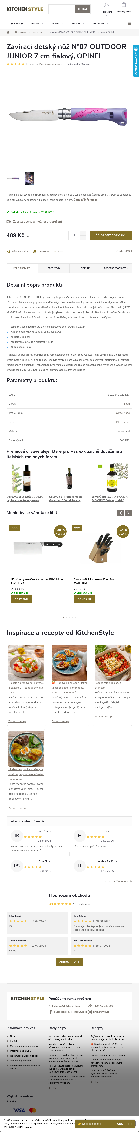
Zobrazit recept (17, 721)
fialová (126, 404)
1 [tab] (63, 617)
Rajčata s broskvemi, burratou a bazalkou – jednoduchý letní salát (26, 688)
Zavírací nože (122, 413)
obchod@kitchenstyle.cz (67, 1006)
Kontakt (14, 1041)
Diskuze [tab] (85, 268)
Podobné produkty (115, 268)
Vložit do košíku (114, 235)
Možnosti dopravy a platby (24, 1046)
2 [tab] (66, 617)
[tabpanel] (38, 566)
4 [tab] (72, 617)
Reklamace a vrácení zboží (24, 1055)
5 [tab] (75, 617)
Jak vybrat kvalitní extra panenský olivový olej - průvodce (66, 1038)
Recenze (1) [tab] (54, 268)
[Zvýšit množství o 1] (83, 233)
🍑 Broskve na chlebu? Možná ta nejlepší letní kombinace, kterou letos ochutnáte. (69, 688)
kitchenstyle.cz (101, 1012)
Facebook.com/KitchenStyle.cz (70, 1012)
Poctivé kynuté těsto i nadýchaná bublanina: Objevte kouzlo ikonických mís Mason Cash (65, 1069)
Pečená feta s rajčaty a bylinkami (108, 1055)
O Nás (13, 1036)
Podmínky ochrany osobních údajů (25, 1067)
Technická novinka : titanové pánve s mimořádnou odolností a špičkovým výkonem (66, 1079)
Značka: (124, 251)
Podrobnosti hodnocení (50, 64)
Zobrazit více (69, 962)
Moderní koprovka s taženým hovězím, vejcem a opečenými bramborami (26, 774)
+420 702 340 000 (103, 1006)
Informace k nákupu (20, 1050)
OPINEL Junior (121, 422)
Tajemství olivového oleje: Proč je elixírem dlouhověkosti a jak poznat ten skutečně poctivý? (65, 1058)
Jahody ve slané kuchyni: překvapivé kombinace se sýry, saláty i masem (64, 1047)
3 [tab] (69, 617)
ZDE (28, 1126)
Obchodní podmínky (20, 1060)
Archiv (52, 1088)
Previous (120, 513)
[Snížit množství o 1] (83, 237)
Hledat (82, 9)
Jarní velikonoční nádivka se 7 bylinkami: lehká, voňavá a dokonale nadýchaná (106, 1073)
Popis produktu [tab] (22, 268)
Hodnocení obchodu (69, 895)
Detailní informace (85, 200)
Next (128, 513)
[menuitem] (17, 23)
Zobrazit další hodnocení (116, 881)
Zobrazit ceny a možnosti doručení (37, 222)
